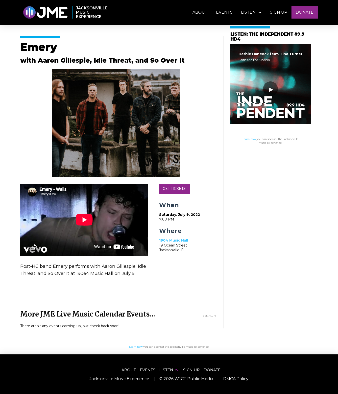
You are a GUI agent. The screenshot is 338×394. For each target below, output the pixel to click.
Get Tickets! (174, 188)
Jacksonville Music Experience (119, 378)
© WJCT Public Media (186, 378)
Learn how (249, 139)
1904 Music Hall (173, 240)
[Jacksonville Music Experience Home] (45, 12)
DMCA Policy (235, 378)
